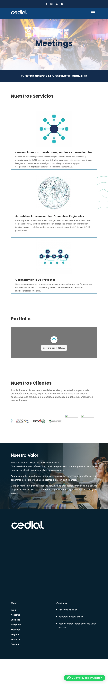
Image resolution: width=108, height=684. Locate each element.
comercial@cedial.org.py (70, 616)
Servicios (15, 639)
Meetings (15, 629)
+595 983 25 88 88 (67, 609)
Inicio (13, 610)
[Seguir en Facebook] (46, 4)
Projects (15, 634)
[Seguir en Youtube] (62, 4)
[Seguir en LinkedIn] (56, 4)
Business (15, 619)
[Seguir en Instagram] (51, 4)
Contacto (15, 644)
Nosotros (15, 614)
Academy (16, 624)
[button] (84, 678)
